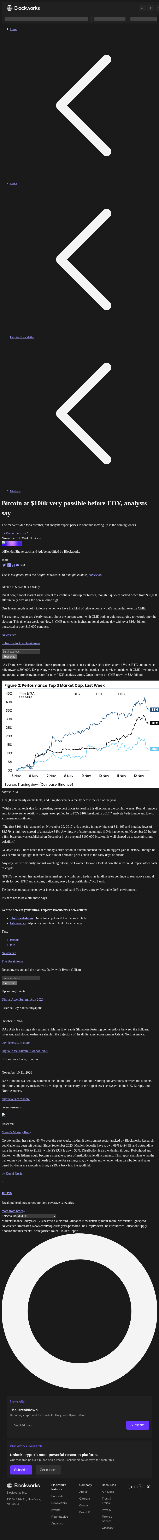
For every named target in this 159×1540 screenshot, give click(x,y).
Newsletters (59, 1503)
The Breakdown (12, 961)
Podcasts (57, 1496)
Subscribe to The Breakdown (21, 643)
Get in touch (48, 1470)
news (13, 183)
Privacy (106, 1509)
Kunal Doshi (14, 1173)
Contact (84, 1505)
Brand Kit (85, 1512)
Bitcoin (14, 940)
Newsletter (9, 635)
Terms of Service (107, 1519)
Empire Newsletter (22, 337)
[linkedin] (140, 1487)
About (83, 1491)
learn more (23, 1042)
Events (55, 1509)
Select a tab (9, 1216)
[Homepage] (23, 8)
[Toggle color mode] (150, 8)
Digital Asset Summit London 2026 (25, 1051)
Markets (15, 491)
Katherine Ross (16, 533)
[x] (148, 1487)
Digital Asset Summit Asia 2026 (22, 999)
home (13, 29)
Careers (84, 1498)
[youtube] (132, 1487)
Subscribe (138, 1425)
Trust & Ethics (106, 1501)
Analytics (57, 1523)
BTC (13, 945)
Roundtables (59, 1516)
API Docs (108, 1491)
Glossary (107, 1527)
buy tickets (9, 1042)
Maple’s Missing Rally (16, 1132)
